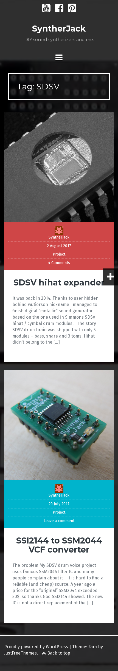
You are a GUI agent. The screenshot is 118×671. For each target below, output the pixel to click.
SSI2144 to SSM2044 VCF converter (59, 545)
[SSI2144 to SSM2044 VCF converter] (59, 424)
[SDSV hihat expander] (59, 166)
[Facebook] (59, 10)
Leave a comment (59, 521)
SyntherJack (59, 29)
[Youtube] (46, 10)
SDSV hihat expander (59, 283)
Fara (92, 646)
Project (59, 254)
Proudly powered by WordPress (36, 646)
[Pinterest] (72, 10)
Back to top (58, 653)
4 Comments (59, 263)
